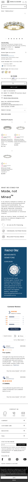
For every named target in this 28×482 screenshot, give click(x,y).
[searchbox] (8, 336)
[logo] (14, 2)
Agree (14, 477)
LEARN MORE (8, 261)
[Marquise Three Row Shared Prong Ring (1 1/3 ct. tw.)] (7, 127)
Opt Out (14, 480)
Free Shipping (8, 95)
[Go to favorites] (23, 2)
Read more (16, 365)
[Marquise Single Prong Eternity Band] (7, 156)
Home (2, 11)
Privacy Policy (5, 452)
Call (14, 415)
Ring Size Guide (6, 114)
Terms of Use (18, 450)
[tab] (8, 38)
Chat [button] (4, 415)
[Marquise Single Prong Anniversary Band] (20, 127)
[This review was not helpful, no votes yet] (23, 371)
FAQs (3, 436)
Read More (17, 47)
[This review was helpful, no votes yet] (21, 371)
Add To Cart (14, 87)
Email (23, 415)
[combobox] (19, 340)
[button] (2, 2)
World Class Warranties (11, 98)
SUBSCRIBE (21, 445)
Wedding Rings (9, 11)
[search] (25, 6)
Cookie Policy (3, 475)
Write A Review (15, 329)
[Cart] (25, 2)
